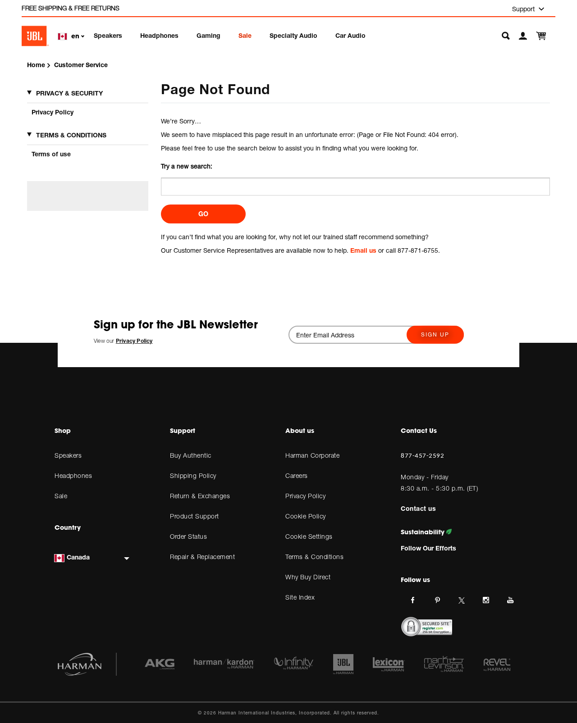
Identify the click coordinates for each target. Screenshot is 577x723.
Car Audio (350, 35)
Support (524, 9)
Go (203, 214)
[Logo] (35, 36)
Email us (363, 250)
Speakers (108, 35)
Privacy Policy (52, 112)
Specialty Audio (293, 35)
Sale (245, 35)
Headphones (159, 35)
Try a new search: (186, 166)
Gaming (208, 35)
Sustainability (423, 532)
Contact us (418, 508)
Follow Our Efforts (428, 548)
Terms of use (51, 154)
